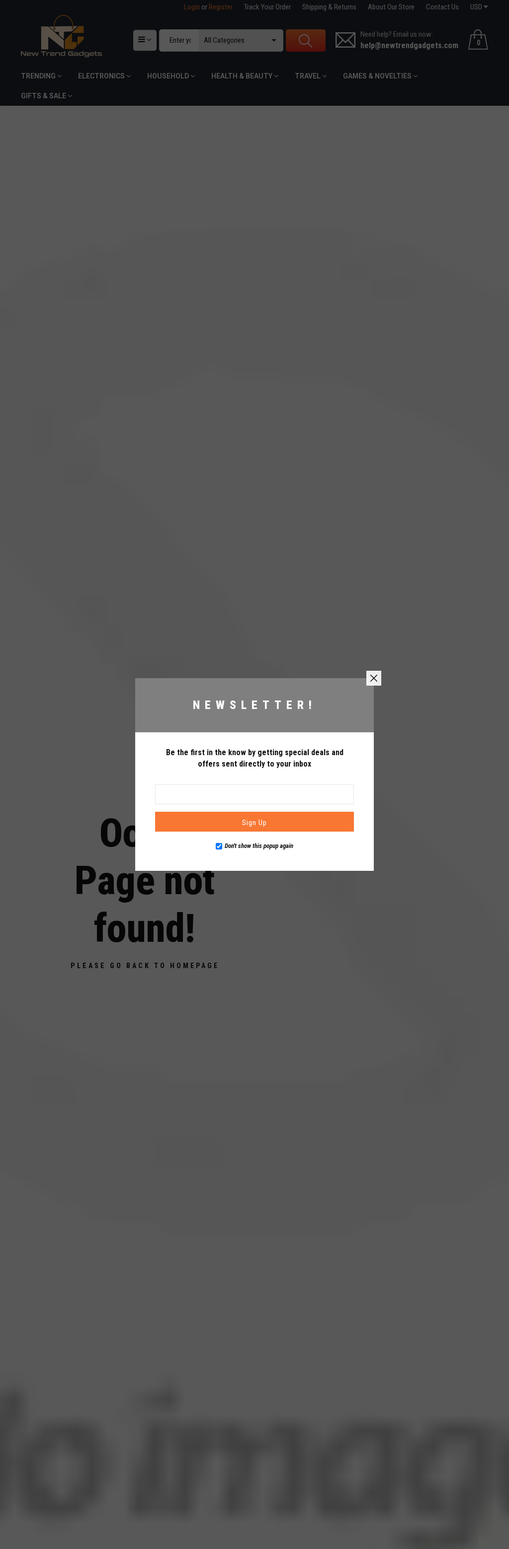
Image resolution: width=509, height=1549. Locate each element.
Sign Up (254, 822)
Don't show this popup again (259, 845)
